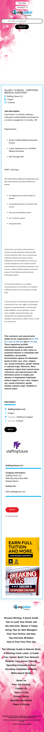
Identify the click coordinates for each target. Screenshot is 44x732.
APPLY (12, 510)
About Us (21, 680)
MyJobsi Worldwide (21, 700)
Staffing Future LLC (14, 466)
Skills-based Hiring (21, 673)
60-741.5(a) (32, 342)
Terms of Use (21, 692)
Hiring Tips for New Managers (21, 630)
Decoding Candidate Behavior (21, 669)
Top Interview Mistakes (21, 638)
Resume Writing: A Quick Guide (21, 618)
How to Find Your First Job (21, 642)
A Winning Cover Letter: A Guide (21, 653)
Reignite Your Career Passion (21, 661)
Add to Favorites (13, 516)
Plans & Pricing (21, 704)
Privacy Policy (21, 696)
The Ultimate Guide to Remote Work (21, 649)
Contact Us (21, 688)
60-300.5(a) (18, 342)
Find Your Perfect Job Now (21, 634)
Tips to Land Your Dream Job (21, 622)
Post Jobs (22, 3)
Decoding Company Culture (21, 665)
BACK (10, 429)
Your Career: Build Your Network (21, 657)
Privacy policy (26, 724)
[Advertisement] (22, 52)
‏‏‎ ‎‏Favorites (22, 7)
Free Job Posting (21, 684)
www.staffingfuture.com (15, 492)
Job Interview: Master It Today (21, 626)
